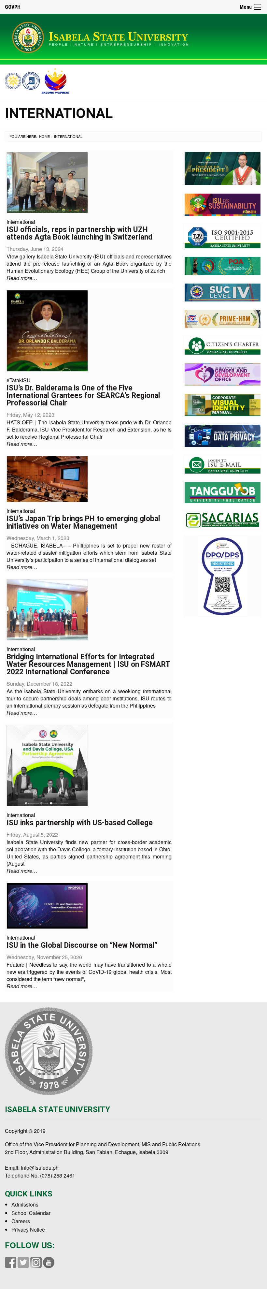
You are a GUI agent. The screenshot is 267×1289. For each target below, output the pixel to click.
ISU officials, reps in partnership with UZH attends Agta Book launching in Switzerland (79, 233)
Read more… (22, 278)
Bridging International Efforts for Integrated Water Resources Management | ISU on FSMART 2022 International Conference (88, 664)
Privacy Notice (28, 1229)
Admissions (24, 1204)
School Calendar (30, 1213)
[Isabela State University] (102, 36)
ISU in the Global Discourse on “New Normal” (82, 945)
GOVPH (13, 7)
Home (44, 136)
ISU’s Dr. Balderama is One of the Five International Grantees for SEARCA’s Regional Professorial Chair (83, 395)
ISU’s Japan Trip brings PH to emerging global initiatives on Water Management (83, 522)
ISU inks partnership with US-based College (80, 822)
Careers (20, 1221)
